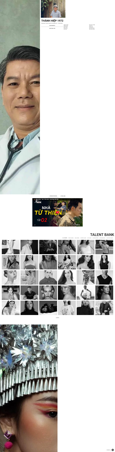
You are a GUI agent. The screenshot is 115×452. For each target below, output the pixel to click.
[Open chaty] (113, 450)
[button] (57, 318)
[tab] (52, 25)
